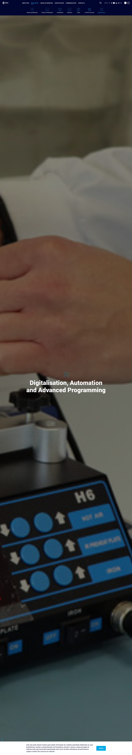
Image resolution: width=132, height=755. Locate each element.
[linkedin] (116, 3)
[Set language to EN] (125, 3)
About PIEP (25, 3)
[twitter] (121, 3)
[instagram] (118, 3)
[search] (100, 3)
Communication (71, 3)
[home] (5, 2)
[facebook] (111, 3)
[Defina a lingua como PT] (128, 3)
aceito (101, 748)
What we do (34, 3)
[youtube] (114, 3)
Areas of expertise (46, 3)
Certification (59, 3)
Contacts (81, 3)
